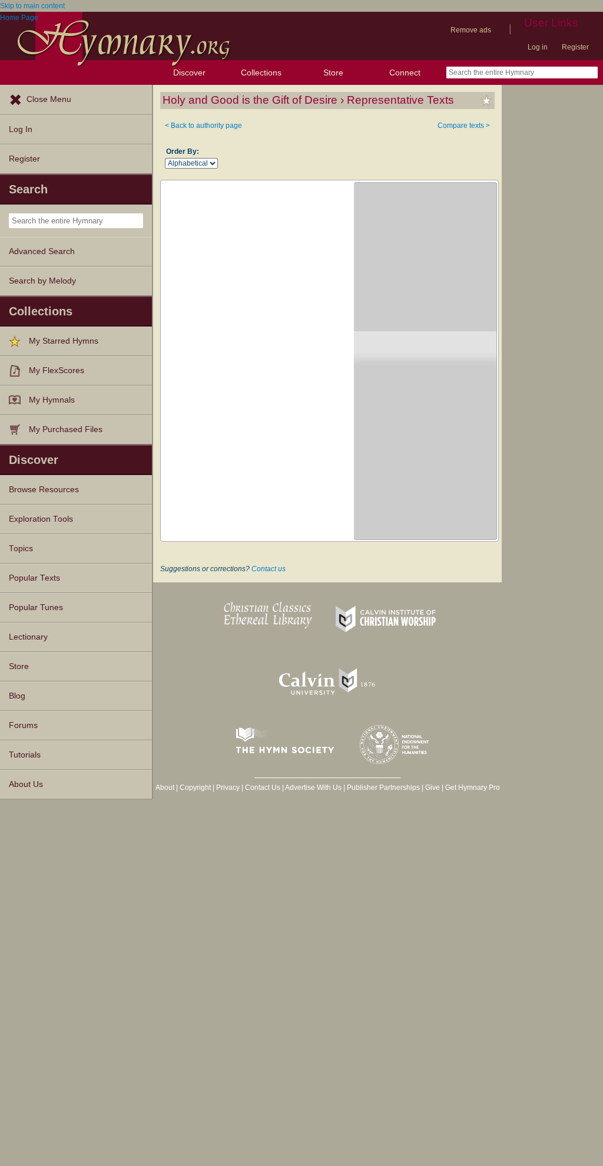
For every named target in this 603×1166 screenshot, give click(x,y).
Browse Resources (44, 489)
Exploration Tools (41, 519)
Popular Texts (34, 578)
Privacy (228, 787)
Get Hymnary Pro (472, 787)
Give (432, 787)
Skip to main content (32, 6)
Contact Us (262, 787)
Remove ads (470, 30)
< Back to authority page (203, 125)
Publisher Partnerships (383, 787)
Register (575, 47)
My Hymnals (52, 400)
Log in (538, 47)
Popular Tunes (36, 607)
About (164, 787)
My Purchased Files (65, 429)
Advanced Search (42, 251)
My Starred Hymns (63, 341)
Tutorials (25, 754)
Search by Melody (42, 280)
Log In (20, 129)
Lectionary (28, 637)
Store (333, 72)
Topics (21, 548)
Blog (17, 695)
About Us (26, 784)
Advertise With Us (313, 787)
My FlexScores (56, 370)
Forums (23, 725)
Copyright (195, 787)
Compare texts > (464, 125)
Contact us (268, 569)
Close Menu (48, 99)
